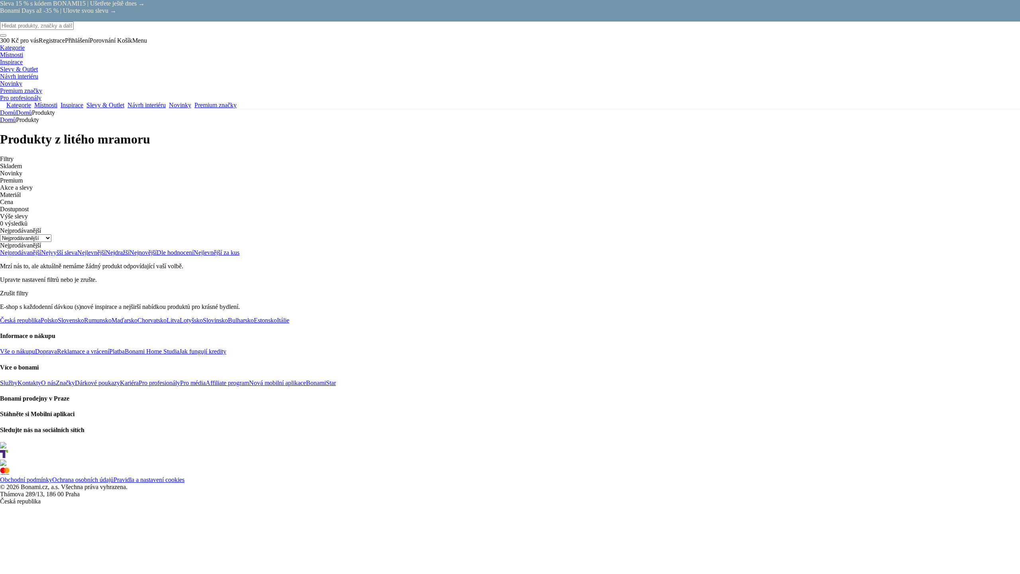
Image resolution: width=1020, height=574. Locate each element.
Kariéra (129, 382)
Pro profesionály (159, 382)
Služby (9, 382)
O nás (48, 382)
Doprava (46, 351)
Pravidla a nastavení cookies (149, 479)
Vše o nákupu (17, 351)
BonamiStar (321, 382)
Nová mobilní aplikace (277, 382)
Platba (117, 351)
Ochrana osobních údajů (83, 479)
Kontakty (29, 382)
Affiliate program (227, 382)
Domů (24, 112)
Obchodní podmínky (26, 479)
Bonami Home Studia (152, 351)
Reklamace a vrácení (83, 351)
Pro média (193, 382)
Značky (65, 382)
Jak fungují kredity (202, 351)
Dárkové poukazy (97, 382)
